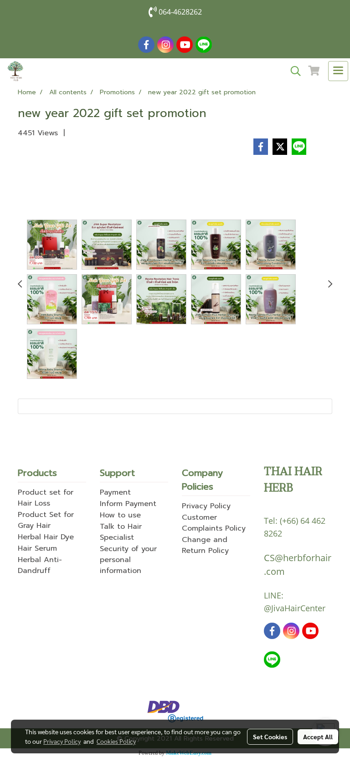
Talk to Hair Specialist (121, 532)
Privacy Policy (206, 506)
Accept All (318, 736)
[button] (292, 71)
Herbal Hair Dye (46, 537)
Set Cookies (270, 736)
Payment (115, 492)
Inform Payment (128, 503)
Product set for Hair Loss (45, 498)
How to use (120, 515)
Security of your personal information (128, 559)
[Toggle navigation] (338, 71)
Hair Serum (37, 548)
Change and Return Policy (205, 545)
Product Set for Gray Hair (46, 520)
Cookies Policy (116, 741)
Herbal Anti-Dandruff (40, 565)
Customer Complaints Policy (214, 523)
